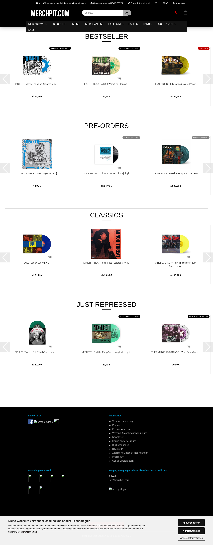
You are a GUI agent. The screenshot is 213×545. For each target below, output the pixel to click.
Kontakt (116, 425)
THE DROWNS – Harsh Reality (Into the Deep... (175, 173)
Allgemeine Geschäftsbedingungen (130, 452)
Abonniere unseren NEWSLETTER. (108, 3)
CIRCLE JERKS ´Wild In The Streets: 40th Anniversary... (175, 264)
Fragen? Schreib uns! (140, 3)
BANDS (147, 24)
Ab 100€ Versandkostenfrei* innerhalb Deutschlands (62, 3)
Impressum (118, 456)
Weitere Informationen (191, 538)
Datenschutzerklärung (26, 532)
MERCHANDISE (94, 24)
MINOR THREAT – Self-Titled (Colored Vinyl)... (106, 262)
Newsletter (117, 437)
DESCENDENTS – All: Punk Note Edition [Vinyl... (106, 173)
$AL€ (31, 29)
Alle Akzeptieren (191, 522)
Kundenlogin (181, 3)
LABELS (133, 24)
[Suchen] (156, 3)
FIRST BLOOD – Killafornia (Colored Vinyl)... (176, 84)
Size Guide (117, 449)
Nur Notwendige (191, 531)
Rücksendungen (120, 445)
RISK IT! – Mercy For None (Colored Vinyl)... (37, 84)
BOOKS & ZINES (166, 24)
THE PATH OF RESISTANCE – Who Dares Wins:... (175, 352)
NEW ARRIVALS (37, 24)
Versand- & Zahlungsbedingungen (129, 433)
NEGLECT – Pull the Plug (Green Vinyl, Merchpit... (106, 352)
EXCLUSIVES (115, 24)
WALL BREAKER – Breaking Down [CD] (37, 173)
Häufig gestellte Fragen (124, 441)
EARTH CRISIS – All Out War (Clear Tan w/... (106, 84)
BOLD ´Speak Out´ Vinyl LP (37, 262)
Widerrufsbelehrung (122, 421)
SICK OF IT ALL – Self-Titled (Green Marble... (37, 352)
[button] (185, 13)
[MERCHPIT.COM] (50, 13)
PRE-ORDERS (59, 24)
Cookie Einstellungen (123, 460)
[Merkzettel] (177, 13)
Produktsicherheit (121, 429)
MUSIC (76, 24)
